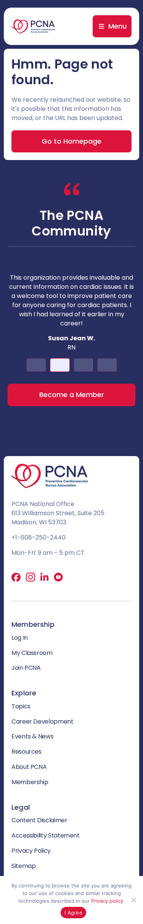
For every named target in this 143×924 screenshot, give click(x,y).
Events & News (32, 736)
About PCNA (29, 766)
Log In (19, 637)
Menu (117, 26)
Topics (21, 706)
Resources (26, 751)
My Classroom (32, 653)
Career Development (42, 721)
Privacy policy (107, 901)
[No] (133, 900)
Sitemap (23, 866)
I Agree (73, 913)
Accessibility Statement (45, 835)
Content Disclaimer (39, 820)
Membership (29, 782)
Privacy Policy (31, 850)
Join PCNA (26, 667)
